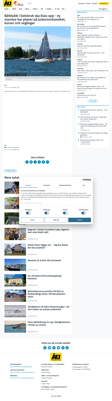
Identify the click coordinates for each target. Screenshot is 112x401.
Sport (20, 9)
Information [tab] (46, 185)
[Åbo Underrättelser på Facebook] (45, 347)
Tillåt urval (56, 220)
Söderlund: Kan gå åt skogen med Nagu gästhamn (94, 135)
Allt (42, 9)
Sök (58, 9)
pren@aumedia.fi (26, 367)
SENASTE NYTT (82, 12)
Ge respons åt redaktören (12, 147)
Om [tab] (84, 185)
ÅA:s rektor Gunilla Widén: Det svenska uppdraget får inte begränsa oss (90, 19)
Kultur (27, 9)
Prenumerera (103, 3)
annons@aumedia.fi (27, 372)
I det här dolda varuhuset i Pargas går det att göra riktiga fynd (93, 119)
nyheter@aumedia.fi (27, 378)
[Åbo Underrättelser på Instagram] (54, 347)
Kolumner (80, 24)
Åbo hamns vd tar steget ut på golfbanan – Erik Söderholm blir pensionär (92, 79)
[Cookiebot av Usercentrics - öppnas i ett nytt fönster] (84, 180)
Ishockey (80, 68)
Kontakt (94, 3)
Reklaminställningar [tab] (65, 185)
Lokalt (6, 9)
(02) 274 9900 (15, 367)
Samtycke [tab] (28, 185)
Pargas (79, 33)
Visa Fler (93, 101)
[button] (103, 9)
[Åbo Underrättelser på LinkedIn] (63, 347)
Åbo (78, 15)
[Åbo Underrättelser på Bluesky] (49, 347)
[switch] (46, 213)
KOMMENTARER (10, 171)
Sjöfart (14, 9)
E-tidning (48, 9)
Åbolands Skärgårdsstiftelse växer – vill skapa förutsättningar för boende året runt (92, 88)
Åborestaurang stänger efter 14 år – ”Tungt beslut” (92, 142)
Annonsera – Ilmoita (84, 3)
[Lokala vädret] (28, 3)
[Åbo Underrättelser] (56, 357)
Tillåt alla (79, 220)
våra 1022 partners (30, 193)
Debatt (35, 9)
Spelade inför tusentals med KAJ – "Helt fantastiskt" (94, 112)
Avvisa (32, 220)
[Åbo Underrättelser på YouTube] (58, 347)
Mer (63, 9)
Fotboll (80, 44)
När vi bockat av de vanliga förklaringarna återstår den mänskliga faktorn (91, 28)
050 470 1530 (15, 378)
